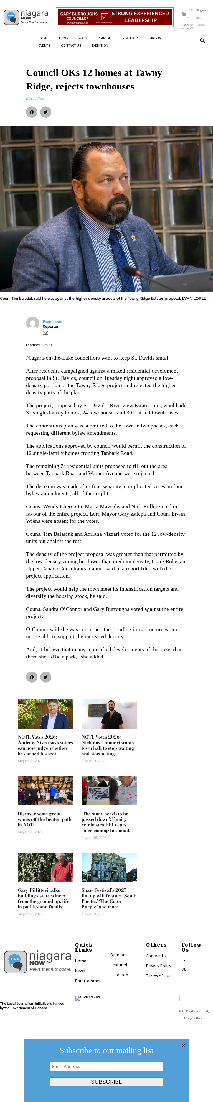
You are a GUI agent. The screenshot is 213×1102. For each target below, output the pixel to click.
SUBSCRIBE (106, 1081)
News (80, 970)
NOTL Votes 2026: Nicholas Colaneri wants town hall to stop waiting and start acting (108, 745)
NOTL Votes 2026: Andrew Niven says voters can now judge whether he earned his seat (45, 745)
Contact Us (156, 956)
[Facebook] (184, 961)
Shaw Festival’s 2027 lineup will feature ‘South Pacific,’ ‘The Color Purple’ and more (109, 898)
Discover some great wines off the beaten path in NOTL (45, 819)
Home (80, 960)
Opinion (117, 954)
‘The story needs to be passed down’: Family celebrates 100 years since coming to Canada (107, 822)
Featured (118, 964)
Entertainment (89, 980)
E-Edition (119, 974)
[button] (202, 41)
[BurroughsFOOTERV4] (115, 17)
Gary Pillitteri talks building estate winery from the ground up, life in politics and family (44, 898)
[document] (106, 1070)
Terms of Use (158, 975)
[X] (184, 968)
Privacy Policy (158, 965)
